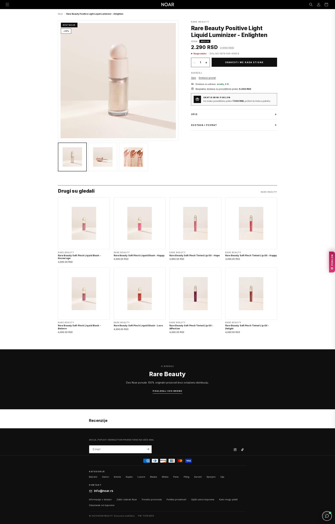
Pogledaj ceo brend (167, 391)
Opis (193, 78)
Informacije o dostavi (100, 499)
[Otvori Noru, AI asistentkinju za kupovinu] (327, 516)
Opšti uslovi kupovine (202, 499)
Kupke (129, 477)
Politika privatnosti (176, 499)
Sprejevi (211, 477)
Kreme (117, 477)
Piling (186, 477)
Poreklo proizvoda (152, 499)
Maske (153, 477)
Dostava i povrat (207, 78)
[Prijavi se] (148, 449)
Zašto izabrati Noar (127, 499)
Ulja (222, 477)
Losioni (141, 477)
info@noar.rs (103, 491)
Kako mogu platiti (228, 499)
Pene (176, 477)
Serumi (198, 477)
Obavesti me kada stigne (244, 62)
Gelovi (105, 477)
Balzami (93, 477)
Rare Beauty (200, 22)
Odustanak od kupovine (101, 505)
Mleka (165, 477)
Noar (60, 14)
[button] (7, 4)
